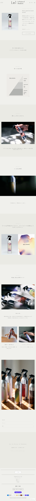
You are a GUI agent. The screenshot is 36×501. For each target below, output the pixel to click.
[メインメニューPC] (1, 2)
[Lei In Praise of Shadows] (18, 2)
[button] (18, 472)
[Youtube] (19, 486)
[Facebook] (16, 486)
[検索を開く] (2, 2)
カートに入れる (28, 33)
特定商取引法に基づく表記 (18, 476)
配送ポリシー (18, 479)
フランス (19, 489)
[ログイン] (29, 2)
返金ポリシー (18, 480)
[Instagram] (18, 486)
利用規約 (18, 481)
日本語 (31, 2)
